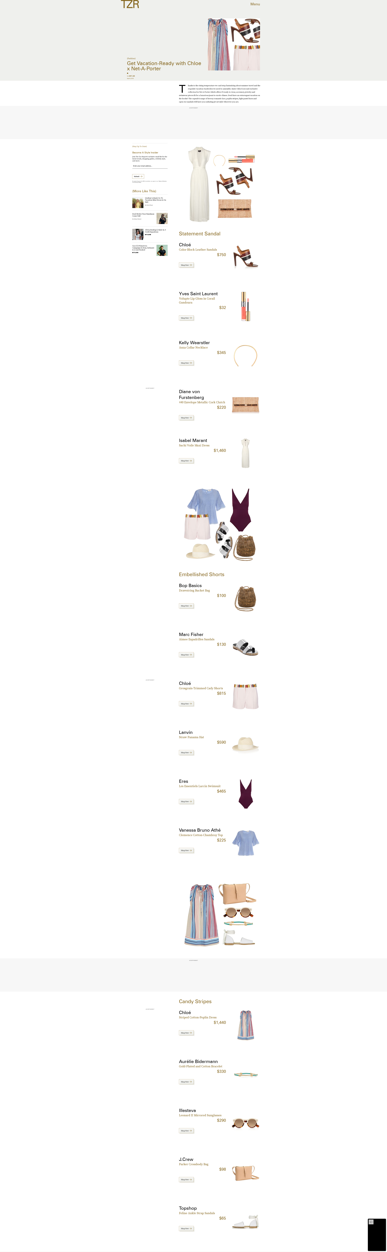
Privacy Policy (137, 182)
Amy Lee (132, 76)
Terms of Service (162, 181)
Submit (136, 176)
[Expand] (370, 1220)
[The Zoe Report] (130, 4)
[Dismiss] (383, 1220)
